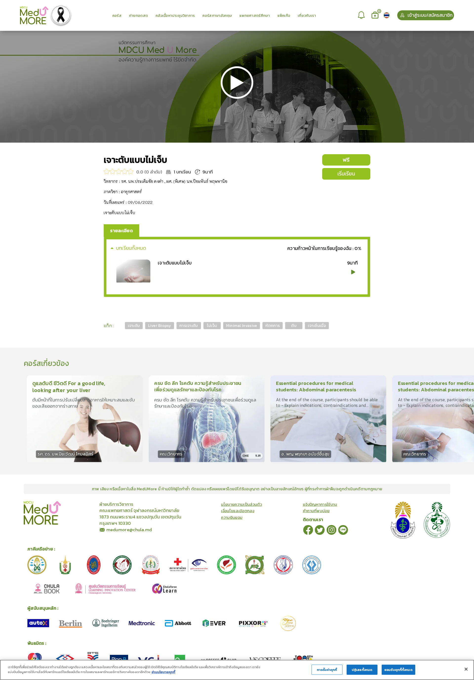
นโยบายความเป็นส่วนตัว (241, 504)
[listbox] (362, 15)
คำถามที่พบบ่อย (316, 510)
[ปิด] (466, 669)
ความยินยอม (231, 517)
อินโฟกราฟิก (94, 504)
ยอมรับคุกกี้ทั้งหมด (398, 669)
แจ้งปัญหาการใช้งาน (320, 504)
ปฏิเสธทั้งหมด (362, 669)
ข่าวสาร (77, 504)
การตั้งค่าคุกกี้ (327, 669)
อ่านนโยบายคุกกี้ (163, 671)
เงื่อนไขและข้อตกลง (237, 510)
